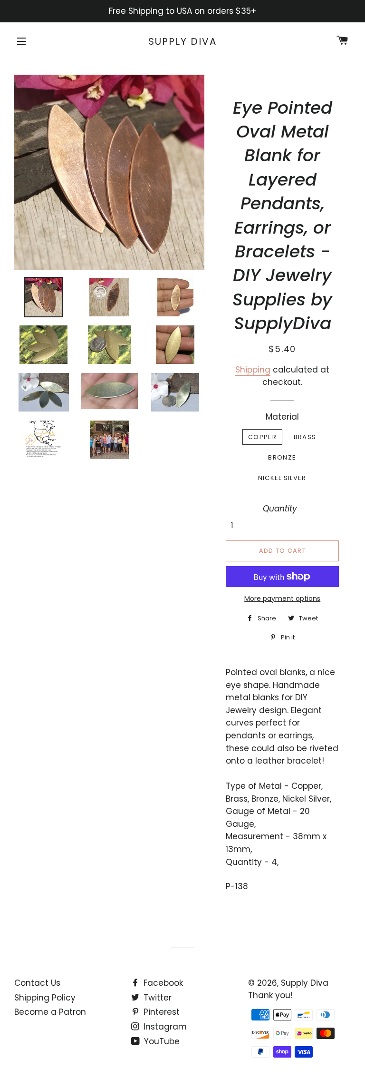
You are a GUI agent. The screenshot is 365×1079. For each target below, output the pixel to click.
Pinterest (160, 1012)
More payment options (282, 598)
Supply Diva (182, 41)
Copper (262, 436)
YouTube (161, 1041)
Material (282, 416)
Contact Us (37, 983)
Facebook (162, 983)
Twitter (156, 997)
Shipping (252, 369)
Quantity (280, 508)
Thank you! (270, 995)
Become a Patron (50, 1012)
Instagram (164, 1026)
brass (305, 436)
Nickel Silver (282, 477)
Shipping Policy (45, 997)
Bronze (282, 457)
